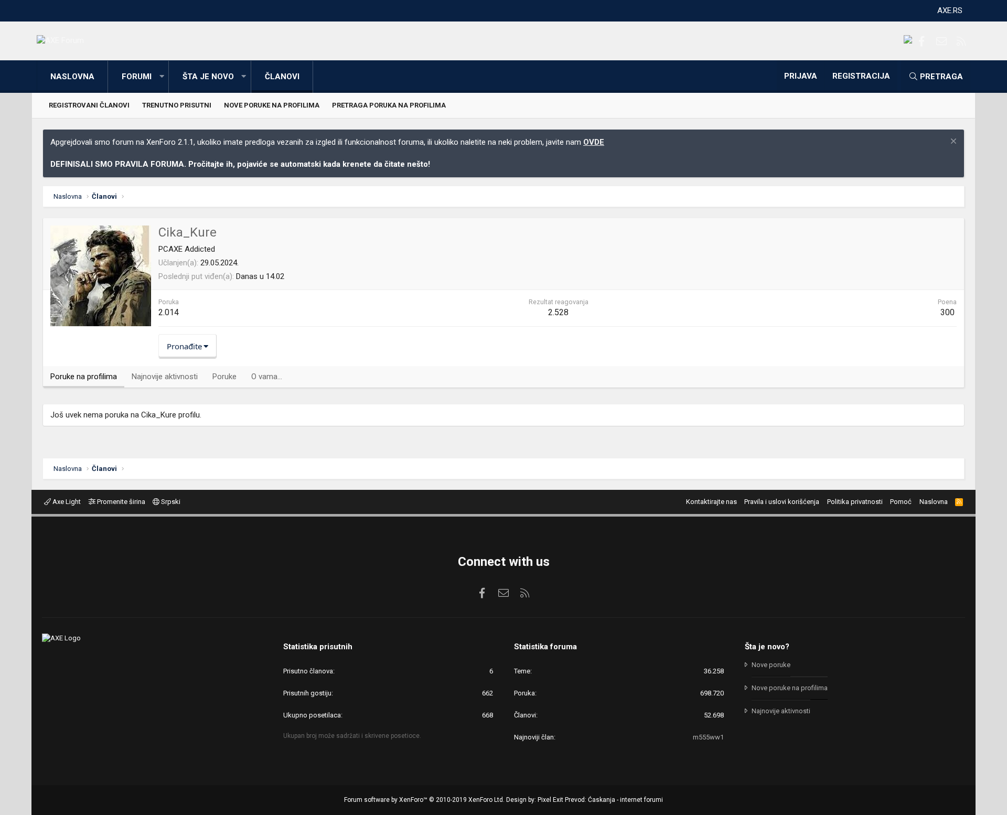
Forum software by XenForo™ (424, 799)
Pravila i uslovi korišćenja (781, 502)
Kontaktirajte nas (711, 502)
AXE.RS (949, 10)
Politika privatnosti (855, 502)
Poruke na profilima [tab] (83, 376)
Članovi (282, 76)
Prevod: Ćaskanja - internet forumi (614, 799)
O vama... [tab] (266, 376)
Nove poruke (771, 665)
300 (947, 312)
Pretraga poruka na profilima (389, 105)
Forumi (137, 76)
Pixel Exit (550, 799)
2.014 (168, 312)
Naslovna (72, 76)
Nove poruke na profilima (271, 105)
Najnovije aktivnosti (781, 711)
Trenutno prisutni (176, 105)
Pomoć (901, 502)
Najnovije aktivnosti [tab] (165, 376)
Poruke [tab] (224, 376)
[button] (161, 77)
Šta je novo (208, 76)
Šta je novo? (767, 646)
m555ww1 (708, 737)
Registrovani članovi (89, 105)
